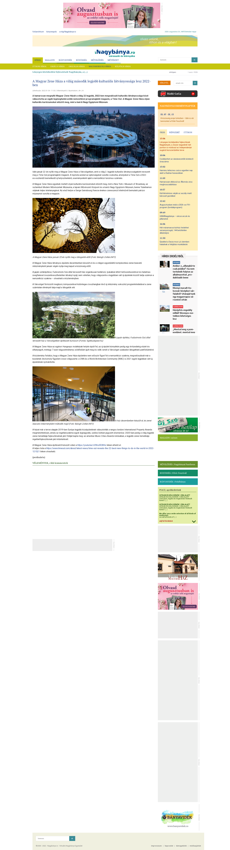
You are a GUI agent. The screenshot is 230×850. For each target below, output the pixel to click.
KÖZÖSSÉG (81, 60)
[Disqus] (93, 501)
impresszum (156, 846)
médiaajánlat (195, 846)
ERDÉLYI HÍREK (57, 66)
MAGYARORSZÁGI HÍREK (100, 66)
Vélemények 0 (62, 91)
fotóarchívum (38, 32)
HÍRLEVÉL (164, 83)
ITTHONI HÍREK (39, 66)
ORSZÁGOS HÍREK (77, 66)
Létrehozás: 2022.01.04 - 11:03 (43, 91)
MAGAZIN (50, 60)
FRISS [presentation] (162, 132)
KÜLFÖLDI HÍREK (123, 66)
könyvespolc (51, 32)
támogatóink (181, 846)
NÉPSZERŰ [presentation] (174, 132)
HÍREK (37, 60)
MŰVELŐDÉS (97, 60)
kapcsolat (169, 846)
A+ (80, 91)
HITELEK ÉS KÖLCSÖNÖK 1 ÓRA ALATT (174, 495)
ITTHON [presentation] (188, 132)
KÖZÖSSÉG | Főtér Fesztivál (173, 473)
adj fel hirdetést (166, 521)
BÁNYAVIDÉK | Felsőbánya (172, 481)
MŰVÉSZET (113, 60)
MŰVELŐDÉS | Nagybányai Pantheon (177, 464)
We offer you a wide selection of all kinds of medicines (177, 514)
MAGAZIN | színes (168, 437)
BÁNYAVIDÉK (65, 60)
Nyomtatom (73, 91)
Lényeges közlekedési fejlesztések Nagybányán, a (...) (59, 72)
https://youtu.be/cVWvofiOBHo (91, 445)
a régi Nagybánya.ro (67, 32)
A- (83, 91)
